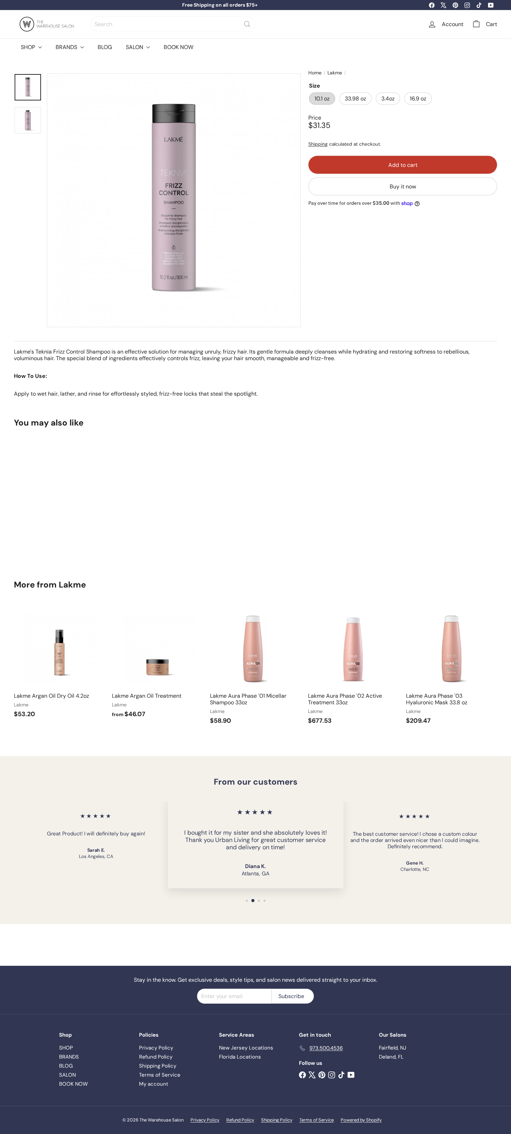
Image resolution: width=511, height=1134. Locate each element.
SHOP (28, 47)
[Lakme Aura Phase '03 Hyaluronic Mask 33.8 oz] (451, 668)
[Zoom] (173, 200)
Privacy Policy (156, 1047)
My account (153, 1083)
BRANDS (67, 47)
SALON (135, 47)
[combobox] (173, 24)
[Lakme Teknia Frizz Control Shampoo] (51, 498)
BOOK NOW (178, 47)
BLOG (105, 47)
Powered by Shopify (361, 1120)
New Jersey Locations (246, 1047)
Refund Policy (155, 1056)
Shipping (318, 144)
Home (315, 73)
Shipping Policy (157, 1065)
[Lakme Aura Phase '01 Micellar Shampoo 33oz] (255, 668)
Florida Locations (240, 1056)
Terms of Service (159, 1074)
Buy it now (403, 186)
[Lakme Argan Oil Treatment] (157, 664)
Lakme (334, 73)
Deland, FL (391, 1056)
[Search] (247, 24)
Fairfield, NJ (392, 1047)
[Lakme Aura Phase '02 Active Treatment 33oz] (353, 668)
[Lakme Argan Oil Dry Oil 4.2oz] (59, 664)
